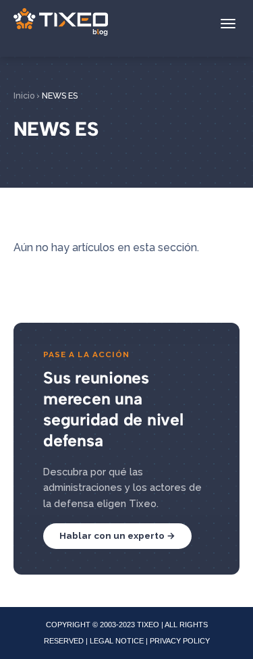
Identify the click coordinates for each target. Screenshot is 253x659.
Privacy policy (180, 641)
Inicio (23, 95)
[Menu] (228, 23)
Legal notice (117, 641)
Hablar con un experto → (117, 535)
